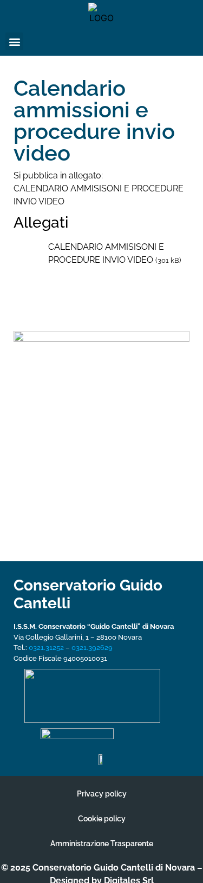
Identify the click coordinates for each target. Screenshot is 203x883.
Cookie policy (102, 818)
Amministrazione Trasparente (101, 843)
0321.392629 (92, 647)
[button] (14, 41)
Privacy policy (102, 793)
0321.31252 (46, 647)
